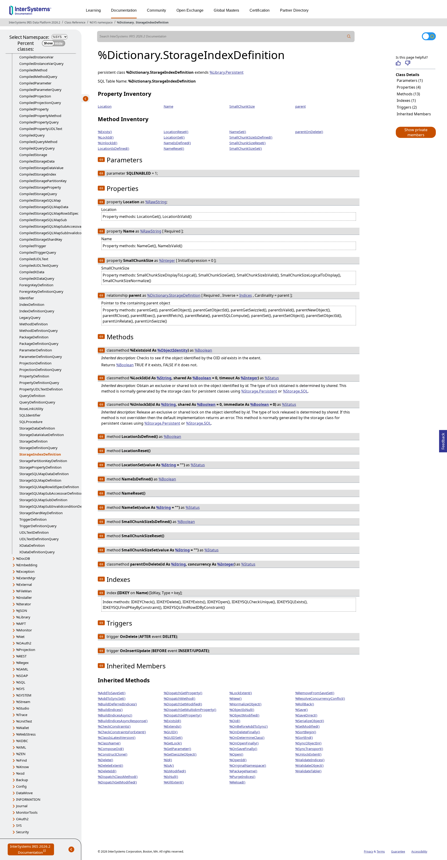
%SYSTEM (23, 695)
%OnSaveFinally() (243, 748)
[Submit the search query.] (349, 36)
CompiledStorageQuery (38, 193)
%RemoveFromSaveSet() (314, 692)
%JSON (21, 610)
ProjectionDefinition (35, 363)
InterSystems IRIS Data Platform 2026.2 (34, 22)
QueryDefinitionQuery (37, 402)
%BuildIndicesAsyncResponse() (123, 720)
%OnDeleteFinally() (244, 732)
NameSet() (237, 131)
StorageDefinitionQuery (38, 447)
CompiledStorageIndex (37, 174)
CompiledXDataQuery (36, 278)
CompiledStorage (33, 154)
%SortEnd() (304, 737)
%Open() (236, 754)
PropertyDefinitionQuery (39, 382)
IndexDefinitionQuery (36, 311)
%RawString (155, 201)
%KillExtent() (174, 782)
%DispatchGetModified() (117, 782)
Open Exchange (190, 10)
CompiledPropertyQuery (39, 122)
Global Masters (226, 10)
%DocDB (23, 558)
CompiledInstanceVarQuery (41, 63)
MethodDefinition (33, 324)
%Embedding (26, 565)
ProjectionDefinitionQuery (40, 369)
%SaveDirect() (306, 715)
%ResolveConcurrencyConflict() (320, 698)
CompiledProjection (35, 96)
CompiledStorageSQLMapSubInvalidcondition (56, 232)
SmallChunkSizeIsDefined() (250, 137)
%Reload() (237, 782)
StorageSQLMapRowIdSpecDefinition (49, 486)
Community (156, 10)
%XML (21, 747)
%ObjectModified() (244, 715)
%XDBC (22, 740)
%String (164, 377)
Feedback (443, 440)
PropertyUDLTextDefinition (41, 389)
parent (300, 106)
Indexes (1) (406, 100)
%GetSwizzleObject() (180, 754)
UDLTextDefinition (34, 532)
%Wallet (22, 727)
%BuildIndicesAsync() (115, 715)
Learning (93, 10)
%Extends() (172, 726)
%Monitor (24, 630)
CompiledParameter (35, 83)
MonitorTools (26, 812)
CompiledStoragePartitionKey (43, 180)
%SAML (22, 669)
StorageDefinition (33, 441)
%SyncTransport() (309, 748)
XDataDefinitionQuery (37, 552)
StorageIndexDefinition (152, 22)
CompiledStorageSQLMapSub (43, 219)
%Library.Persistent (227, 72)
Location (105, 106)
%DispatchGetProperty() (183, 692)
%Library (23, 617)
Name (168, 106)
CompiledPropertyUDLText (40, 128)
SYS (19, 825)
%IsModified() (175, 771)
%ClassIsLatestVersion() (116, 737)
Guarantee (398, 851)
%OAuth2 (23, 643)
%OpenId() (238, 759)
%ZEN (20, 753)
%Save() (301, 709)
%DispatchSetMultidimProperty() (190, 709)
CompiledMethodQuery (38, 76)
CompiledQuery (32, 135)
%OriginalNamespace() (247, 765)
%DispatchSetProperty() (183, 715)
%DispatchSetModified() (183, 704)
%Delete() (105, 759)
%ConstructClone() (112, 754)
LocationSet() (174, 137)
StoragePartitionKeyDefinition (43, 460)
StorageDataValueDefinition (41, 434)
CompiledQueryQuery (37, 148)
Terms (381, 851)
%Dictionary (125, 22)
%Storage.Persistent (259, 391)
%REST (21, 656)
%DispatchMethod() (179, 698)
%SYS (20, 688)
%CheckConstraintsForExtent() (122, 732)
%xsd (20, 773)
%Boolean (203, 350)
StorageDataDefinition (37, 428)
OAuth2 (22, 819)
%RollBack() (304, 704)
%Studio (22, 708)
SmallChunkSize (242, 106)
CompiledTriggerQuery (37, 252)
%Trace (21, 714)
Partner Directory (294, 10)
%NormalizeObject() (245, 704)
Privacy (368, 851)
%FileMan (24, 591)
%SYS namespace (101, 22)
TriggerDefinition (33, 519)
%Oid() (234, 720)
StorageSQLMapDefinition (40, 480)
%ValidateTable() (308, 771)
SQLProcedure (30, 421)
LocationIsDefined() (113, 148)
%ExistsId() (172, 720)
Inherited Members (414, 114)
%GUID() (171, 732)
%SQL (20, 682)
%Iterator (23, 604)
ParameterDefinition (35, 350)
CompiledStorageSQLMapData (43, 206)
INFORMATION (28, 799)
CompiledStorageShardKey (40, 239)
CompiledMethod (33, 70)
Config (21, 786)
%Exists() (105, 131)
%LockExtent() (240, 692)
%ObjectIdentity (172, 350)
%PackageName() (243, 771)
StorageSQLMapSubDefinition (43, 499)
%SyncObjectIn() (308, 743)
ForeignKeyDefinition (36, 285)
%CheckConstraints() (114, 726)
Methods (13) (408, 94)
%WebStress (26, 734)
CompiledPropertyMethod (40, 115)
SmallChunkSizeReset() (247, 142)
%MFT (21, 623)
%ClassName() (109, 743)
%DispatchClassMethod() (118, 776)
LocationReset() (176, 131)
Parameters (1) (410, 80)
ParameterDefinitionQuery (40, 356)
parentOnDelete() (309, 131)
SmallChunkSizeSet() (245, 148)
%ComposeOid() (111, 748)
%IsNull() (171, 776)
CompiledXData (31, 272)
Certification (260, 10)
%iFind (21, 760)
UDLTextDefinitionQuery (39, 539)
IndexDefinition (31, 304)
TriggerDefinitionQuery (38, 525)
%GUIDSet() (173, 737)
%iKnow (22, 766)
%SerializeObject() (309, 720)
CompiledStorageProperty (40, 187)
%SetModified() (307, 726)
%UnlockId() (107, 142)
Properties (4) (409, 87)
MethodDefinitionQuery (38, 330)
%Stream (23, 701)
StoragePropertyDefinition (40, 467)
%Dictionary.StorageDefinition (173, 295)
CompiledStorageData (36, 161)
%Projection (25, 649)
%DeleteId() (107, 771)
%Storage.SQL (295, 391)
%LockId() (106, 137)
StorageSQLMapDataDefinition (44, 473)
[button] (415, 132)
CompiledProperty (34, 109)
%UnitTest (24, 721)
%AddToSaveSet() (111, 692)
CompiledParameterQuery (40, 89)
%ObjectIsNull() (241, 709)
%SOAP (22, 675)
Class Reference (74, 22)
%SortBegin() (305, 732)
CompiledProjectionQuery (40, 102)
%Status (272, 377)
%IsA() (169, 765)
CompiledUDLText (33, 259)
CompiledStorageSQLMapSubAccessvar (51, 226)
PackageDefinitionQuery (38, 343)
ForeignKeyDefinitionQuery (41, 291)
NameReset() (174, 148)
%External (24, 584)
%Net (20, 636)
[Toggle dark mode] (429, 36)
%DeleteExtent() (110, 765)
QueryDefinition (32, 395)
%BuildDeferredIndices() (117, 704)
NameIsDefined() (177, 142)
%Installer (24, 597)
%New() (235, 698)
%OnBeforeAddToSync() (248, 726)
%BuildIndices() (110, 709)
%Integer (167, 260)
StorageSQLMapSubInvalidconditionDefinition (56, 506)
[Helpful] (398, 63)
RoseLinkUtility (31, 408)
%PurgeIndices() (242, 776)
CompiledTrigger (32, 245)
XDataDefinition (32, 545)
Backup (22, 779)
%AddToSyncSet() (111, 698)
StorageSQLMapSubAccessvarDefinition (51, 493)
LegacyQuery (30, 317)
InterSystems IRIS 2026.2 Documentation (32, 849)
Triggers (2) (407, 107)
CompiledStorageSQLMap (40, 200)
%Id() (168, 759)
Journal (21, 805)
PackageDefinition (33, 337)
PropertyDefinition (34, 376)
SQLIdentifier (30, 415)
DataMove (24, 792)
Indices (245, 295)
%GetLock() (173, 743)
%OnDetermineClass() (246, 737)
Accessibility (419, 851)
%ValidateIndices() (310, 759)
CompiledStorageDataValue (41, 167)
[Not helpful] (407, 63)
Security (22, 832)
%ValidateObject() (309, 765)
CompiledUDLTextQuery (38, 265)
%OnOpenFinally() (244, 743)
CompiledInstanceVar (36, 57)
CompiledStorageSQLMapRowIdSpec (48, 213)
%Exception (25, 571)
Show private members (415, 132)
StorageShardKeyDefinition (41, 512)
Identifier (26, 298)
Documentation (124, 10)
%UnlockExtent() (308, 754)
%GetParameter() (177, 748)
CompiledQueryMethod (38, 141)
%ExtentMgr (26, 578)
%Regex (22, 662)
